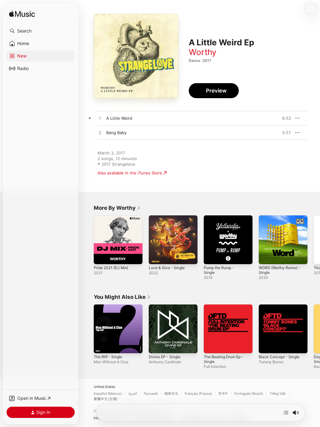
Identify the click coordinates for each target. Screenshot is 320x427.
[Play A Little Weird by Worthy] (100, 118)
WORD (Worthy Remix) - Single (279, 270)
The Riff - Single (108, 356)
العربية (132, 393)
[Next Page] (313, 240)
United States (104, 387)
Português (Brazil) (248, 393)
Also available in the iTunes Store (130, 172)
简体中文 (171, 393)
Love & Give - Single (167, 267)
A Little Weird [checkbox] (119, 118)
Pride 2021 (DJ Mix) (111, 267)
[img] (22, 14)
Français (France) (198, 393)
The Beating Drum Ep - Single (223, 359)
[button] (40, 31)
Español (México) (108, 393)
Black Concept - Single (279, 356)
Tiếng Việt (278, 393)
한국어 (223, 393)
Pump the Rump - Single (219, 270)
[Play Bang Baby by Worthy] (100, 133)
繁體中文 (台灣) (106, 399)
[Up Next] (286, 412)
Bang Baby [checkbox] (116, 132)
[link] (117, 207)
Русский (151, 393)
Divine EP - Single (164, 356)
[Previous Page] (87, 240)
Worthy (202, 52)
